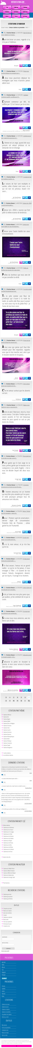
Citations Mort (6, 739)
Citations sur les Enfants (8, 838)
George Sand (18, 479)
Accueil (2, 27)
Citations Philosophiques (8, 736)
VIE (7, 7)
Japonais (3, 962)
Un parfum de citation (7, 1014)
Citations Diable (6, 721)
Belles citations (6, 825)
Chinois (3, 986)
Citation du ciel (5, 1007)
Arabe (3, 965)
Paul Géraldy (15, 450)
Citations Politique (7, 741)
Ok (16, 1046)
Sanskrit (3, 989)
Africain (3, 967)
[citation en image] (20, 65)
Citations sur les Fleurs (8, 843)
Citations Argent (6, 719)
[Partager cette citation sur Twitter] (26, 65)
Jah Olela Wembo (17, 197)
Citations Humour (7, 734)
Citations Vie (6, 717)
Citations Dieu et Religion (9, 723)
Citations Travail (6, 745)
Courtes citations (7, 753)
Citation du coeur (5, 1004)
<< (9, 697)
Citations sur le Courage (8, 832)
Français (3, 975)
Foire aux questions (7, 922)
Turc (3, 970)
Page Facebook (26, 130)
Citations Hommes (7, 732)
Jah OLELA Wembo (28, 803)
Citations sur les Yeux (7, 851)
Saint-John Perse (17, 553)
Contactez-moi (6, 926)
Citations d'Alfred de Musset (9, 873)
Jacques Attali (18, 532)
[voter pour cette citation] (2, 33)
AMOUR (16, 7)
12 (21, 701)
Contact (5, 915)
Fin (29, 701)
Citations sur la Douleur (8, 836)
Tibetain (3, 994)
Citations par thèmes (7, 899)
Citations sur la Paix (7, 845)
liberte (16, 378)
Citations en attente (7, 917)
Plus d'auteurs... (6, 883)
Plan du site (5, 919)
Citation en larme (6, 1009)
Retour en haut (5, 1033)
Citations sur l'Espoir (7, 841)
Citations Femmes (7, 726)
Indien (3, 991)
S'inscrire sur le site (7, 908)
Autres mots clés (6, 857)
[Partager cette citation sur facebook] (29, 65)
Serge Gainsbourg (17, 605)
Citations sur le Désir (7, 834)
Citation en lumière (6, 1012)
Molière (19, 582)
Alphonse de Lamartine (13, 690)
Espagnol (4, 972)
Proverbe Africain (28, 788)
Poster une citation (7, 911)
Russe (3, 996)
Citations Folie (6, 728)
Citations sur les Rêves (8, 847)
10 (13, 701)
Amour (6, 27)
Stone (20, 89)
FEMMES (7, 12)
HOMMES (16, 12)
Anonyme (16, 66)
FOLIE (16, 16)
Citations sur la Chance (8, 830)
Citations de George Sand (9, 877)
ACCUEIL (25, 16)
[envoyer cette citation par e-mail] (23, 65)
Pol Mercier (18, 399)
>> (25, 701)
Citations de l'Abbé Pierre (8, 869)
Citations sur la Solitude (8, 849)
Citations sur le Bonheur (8, 827)
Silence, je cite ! (5, 1017)
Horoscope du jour (7, 924)
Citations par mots (7, 894)
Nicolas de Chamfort (16, 505)
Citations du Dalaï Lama (8, 875)
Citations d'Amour (7, 715)
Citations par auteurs (7, 896)
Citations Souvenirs (7, 743)
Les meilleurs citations (8, 755)
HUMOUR (25, 12)
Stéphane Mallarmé (13, 649)
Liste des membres (7, 913)
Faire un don (4, 1035)
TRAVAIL (25, 7)
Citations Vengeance (7, 747)
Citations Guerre (7, 730)
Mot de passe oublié (5, 951)
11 (17, 701)
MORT (7, 16)
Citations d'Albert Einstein (9, 871)
